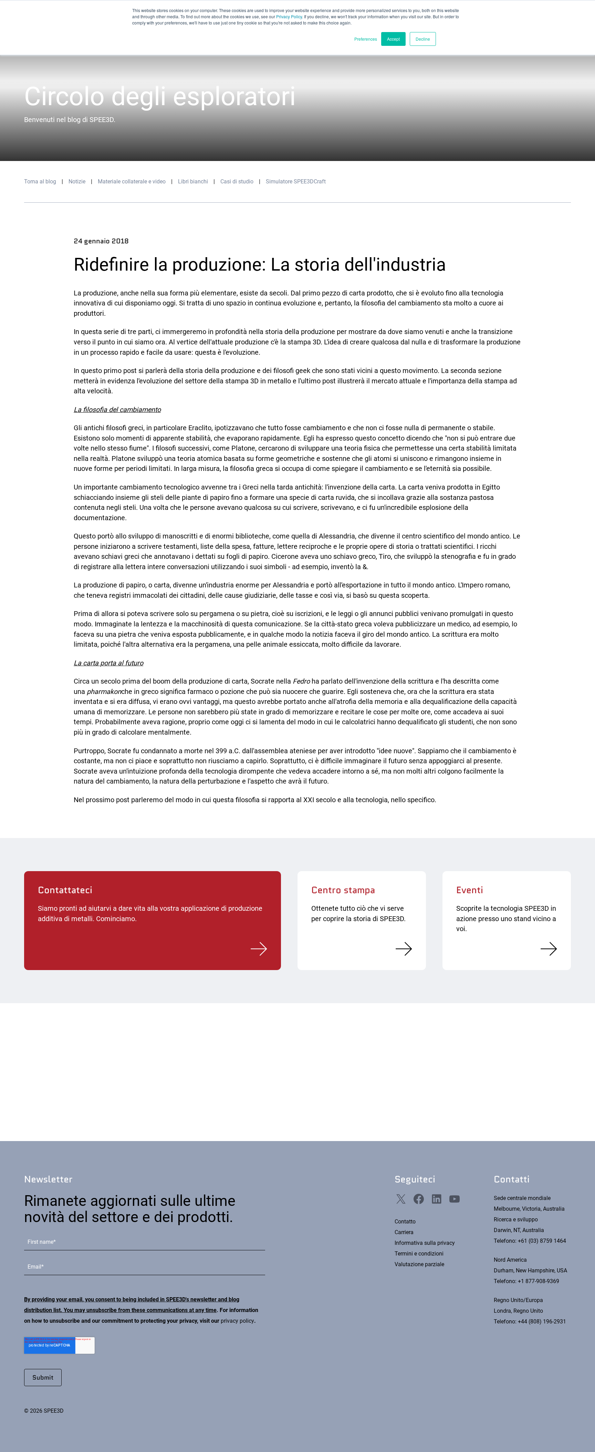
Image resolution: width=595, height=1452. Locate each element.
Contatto (405, 1221)
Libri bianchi (193, 181)
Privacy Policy (289, 16)
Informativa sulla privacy (425, 1243)
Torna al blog (40, 181)
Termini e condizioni (419, 1253)
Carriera (404, 1232)
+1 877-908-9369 (538, 1281)
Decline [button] (423, 39)
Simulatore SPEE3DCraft (296, 181)
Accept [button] (393, 39)
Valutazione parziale (419, 1264)
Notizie (77, 181)
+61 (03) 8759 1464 (542, 1241)
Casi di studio (236, 181)
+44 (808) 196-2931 (542, 1321)
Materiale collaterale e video (132, 181)
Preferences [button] (365, 39)
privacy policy (237, 1321)
